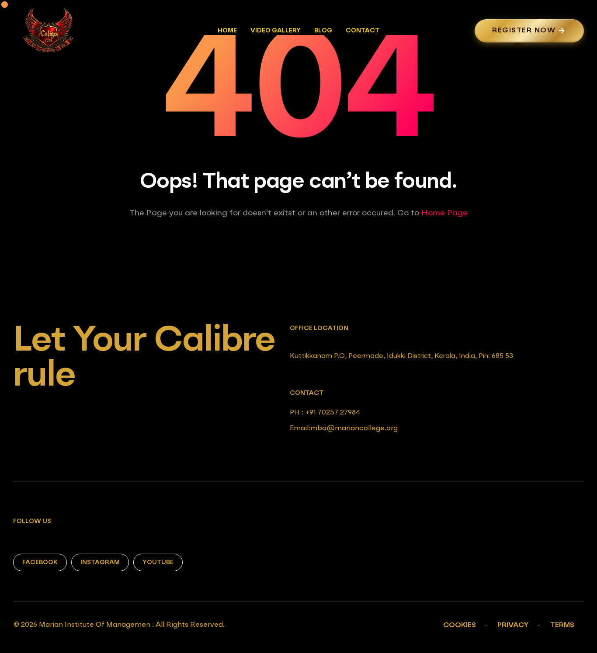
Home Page (444, 213)
